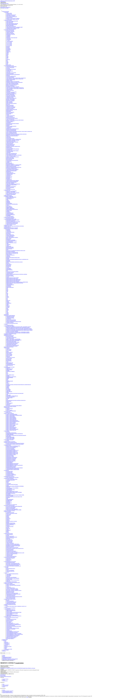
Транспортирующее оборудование (12, 223)
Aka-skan (7, 307)
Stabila (7, 304)
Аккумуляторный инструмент (11, 619)
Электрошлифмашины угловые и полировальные (14, 634)
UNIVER (7, 200)
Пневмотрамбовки (9, 462)
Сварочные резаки (9, 555)
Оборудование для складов (8, 439)
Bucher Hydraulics (9, 206)
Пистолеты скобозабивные (10, 449)
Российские (8, 48)
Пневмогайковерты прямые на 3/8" (12, 453)
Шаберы (7, 530)
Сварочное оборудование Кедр (11, 556)
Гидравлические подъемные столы (12, 222)
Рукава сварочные (9, 542)
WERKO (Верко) (9, 369)
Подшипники (6, 470)
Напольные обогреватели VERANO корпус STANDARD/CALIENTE (17, 332)
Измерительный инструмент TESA (12, 278)
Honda (7, 62)
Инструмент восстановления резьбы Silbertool (14, 405)
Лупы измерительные (9, 236)
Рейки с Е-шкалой (9, 101)
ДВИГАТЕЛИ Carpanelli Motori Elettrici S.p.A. (13, 615)
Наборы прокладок (9, 408)
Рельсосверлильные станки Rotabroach (12, 578)
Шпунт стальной (9, 358)
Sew (7, 298)
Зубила (7, 529)
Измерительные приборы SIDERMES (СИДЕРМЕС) (15, 486)
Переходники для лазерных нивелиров (12, 134)
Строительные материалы (10, 595)
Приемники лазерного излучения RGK (12, 81)
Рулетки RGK (8, 137)
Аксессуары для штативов (10, 95)
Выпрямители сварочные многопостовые (13, 544)
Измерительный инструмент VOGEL (12, 277)
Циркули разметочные (10, 524)
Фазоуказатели (8, 286)
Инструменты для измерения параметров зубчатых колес (15, 250)
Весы (7, 270)
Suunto (7, 313)
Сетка (7, 361)
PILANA (7, 398)
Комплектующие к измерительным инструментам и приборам (16, 274)
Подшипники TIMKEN (10, 473)
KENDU (7, 378)
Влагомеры (8, 260)
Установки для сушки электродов (11, 551)
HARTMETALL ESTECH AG (11, 376)
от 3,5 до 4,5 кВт (9, 43)
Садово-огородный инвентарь (11, 601)
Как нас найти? (3, 675)
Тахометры (8, 255)
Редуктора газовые (9, 541)
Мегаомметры (8, 265)
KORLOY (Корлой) (9, 368)
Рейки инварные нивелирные (11, 154)
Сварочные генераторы (10, 33)
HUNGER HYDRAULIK (10, 214)
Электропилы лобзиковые (10, 625)
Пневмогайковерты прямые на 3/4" (12, 452)
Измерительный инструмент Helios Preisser (13, 279)
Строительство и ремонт (8, 583)
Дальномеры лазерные (10, 272)
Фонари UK (8, 560)
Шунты (7, 262)
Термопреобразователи (10, 284)
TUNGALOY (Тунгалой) (10, 396)
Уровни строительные (10, 287)
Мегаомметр (8, 185)
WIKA (7, 199)
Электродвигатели (7, 608)
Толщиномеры (8, 246)
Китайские (8, 46)
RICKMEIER (8, 215)
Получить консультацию (4, 666)
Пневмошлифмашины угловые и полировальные (14, 465)
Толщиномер (8, 152)
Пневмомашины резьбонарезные (11, 457)
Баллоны (7, 535)
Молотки (7, 516)
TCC (7, 58)
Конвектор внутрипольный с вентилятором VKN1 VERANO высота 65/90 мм (19, 329)
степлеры (7, 629)
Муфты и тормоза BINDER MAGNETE (12, 421)
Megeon (7, 301)
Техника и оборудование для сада (9, 599)
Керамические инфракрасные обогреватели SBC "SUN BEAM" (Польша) (18, 326)
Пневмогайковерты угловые (11, 454)
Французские (8, 51)
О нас (5, 641)
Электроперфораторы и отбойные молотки (13, 624)
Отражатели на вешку (10, 108)
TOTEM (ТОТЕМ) (9, 397)
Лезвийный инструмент (10, 591)
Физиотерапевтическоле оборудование (12, 340)
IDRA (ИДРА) (8, 436)
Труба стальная (8, 349)
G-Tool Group (8, 403)
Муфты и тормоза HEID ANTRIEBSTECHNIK (14, 415)
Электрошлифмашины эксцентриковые (12, 635)
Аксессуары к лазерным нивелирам (12, 83)
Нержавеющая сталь (9, 362)
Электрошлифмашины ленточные (12, 632)
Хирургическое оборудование (11, 341)
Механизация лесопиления (10, 220)
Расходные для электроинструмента (12, 617)
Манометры (8, 538)
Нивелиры (8, 75)
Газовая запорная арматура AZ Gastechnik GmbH (14, 27)
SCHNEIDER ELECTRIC (10, 489)
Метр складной (8, 238)
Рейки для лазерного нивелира (11, 103)
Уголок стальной (9, 353)
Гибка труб (8, 580)
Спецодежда (8, 136)
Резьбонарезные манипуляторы (11, 581)
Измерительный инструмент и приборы (11, 228)
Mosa (7, 55)
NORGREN (8, 202)
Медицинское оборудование (9, 335)
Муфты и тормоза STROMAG (11, 417)
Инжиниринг (6, 314)
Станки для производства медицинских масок (12, 582)
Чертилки (7, 525)
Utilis (7, 394)
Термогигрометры (9, 283)
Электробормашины (9, 622)
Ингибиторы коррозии (10, 218)
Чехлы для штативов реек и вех (11, 133)
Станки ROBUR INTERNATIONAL (12, 573)
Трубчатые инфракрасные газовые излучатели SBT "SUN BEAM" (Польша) (19, 328)
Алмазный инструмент (10, 317)
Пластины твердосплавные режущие (10, 442)
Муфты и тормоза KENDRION (11, 427)
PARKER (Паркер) (9, 207)
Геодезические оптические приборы (12, 271)
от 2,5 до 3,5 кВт (9, 42)
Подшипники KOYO (9, 475)
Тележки (7, 440)
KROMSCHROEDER (9, 434)
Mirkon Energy (8, 64)
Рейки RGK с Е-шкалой (10, 100)
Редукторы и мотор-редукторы (9, 505)
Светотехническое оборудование (9, 557)
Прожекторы (8, 558)
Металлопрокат (6, 347)
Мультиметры (8, 171)
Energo (7, 53)
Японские (8, 47)
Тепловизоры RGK (9, 121)
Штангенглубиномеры (10, 247)
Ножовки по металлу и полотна (11, 521)
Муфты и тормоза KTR (10, 426)
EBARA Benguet (9, 502)
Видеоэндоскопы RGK (10, 187)
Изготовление (8, 318)
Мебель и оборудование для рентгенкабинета (13, 339)
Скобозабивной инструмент (11, 594)
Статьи (5, 648)
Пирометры (8, 229)
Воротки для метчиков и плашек (11, 513)
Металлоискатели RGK (10, 158)
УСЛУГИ (5, 605)
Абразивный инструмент (10, 316)
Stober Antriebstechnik (9, 499)
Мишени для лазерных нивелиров (12, 135)
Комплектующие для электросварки (12, 547)
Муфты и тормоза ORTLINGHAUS (12, 420)
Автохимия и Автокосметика (11, 14)
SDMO (7, 57)
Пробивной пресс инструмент (9, 476)
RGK (7, 288)
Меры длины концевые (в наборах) (12, 237)
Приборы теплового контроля (11, 126)
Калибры (7, 258)
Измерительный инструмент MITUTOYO (13, 280)
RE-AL (7, 380)
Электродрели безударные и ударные (12, 623)
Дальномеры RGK (9, 89)
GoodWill (7, 302)
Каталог (3, 656)
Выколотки (8, 528)
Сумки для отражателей (10, 119)
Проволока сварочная (9, 549)
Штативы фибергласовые (10, 144)
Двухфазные (8, 35)
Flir (6, 292)
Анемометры (8, 175)
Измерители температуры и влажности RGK (13, 164)
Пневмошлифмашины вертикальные (12, 463)
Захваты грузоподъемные (10, 584)
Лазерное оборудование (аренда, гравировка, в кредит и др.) (16, 606)
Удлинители (8, 618)
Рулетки (7, 276)
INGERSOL (8, 385)
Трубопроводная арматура (10, 364)
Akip (7, 295)
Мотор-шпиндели (7, 411)
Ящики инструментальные (10, 598)
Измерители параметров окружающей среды (13, 167)
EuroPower (8, 59)
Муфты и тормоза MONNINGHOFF (12, 429)
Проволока (8, 356)
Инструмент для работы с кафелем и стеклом (13, 590)
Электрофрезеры (9, 630)
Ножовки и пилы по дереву (10, 523)
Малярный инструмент (10, 592)
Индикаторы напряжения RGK (11, 168)
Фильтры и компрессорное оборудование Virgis (14, 496)
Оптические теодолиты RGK (11, 72)
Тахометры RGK (9, 179)
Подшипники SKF (9, 472)
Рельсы (7, 351)
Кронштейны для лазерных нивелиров (12, 86)
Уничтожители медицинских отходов (12, 345)
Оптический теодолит (10, 73)
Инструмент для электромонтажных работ (13, 564)
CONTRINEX (8, 483)
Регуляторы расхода (9, 540)
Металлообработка (9, 363)
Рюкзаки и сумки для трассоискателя (12, 156)
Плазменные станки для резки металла (12, 579)
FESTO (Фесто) (8, 198)
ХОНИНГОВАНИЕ (9, 377)
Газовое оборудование (8, 20)
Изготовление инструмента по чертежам (11, 227)
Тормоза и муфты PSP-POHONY (11, 414)
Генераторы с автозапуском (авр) (11, 37)
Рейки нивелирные (9, 102)
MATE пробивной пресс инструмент (12, 477)
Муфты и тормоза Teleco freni (11, 430)
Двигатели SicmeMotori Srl (10, 609)
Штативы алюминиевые (10, 94)
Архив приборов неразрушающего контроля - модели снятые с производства (19, 131)
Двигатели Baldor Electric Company (12, 613)
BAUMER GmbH (9, 500)
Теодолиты (8, 68)
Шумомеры (8, 178)
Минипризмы (8, 111)
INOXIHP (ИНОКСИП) (10, 437)
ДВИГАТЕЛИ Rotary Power (10, 610)
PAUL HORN (8, 389)
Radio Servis (8, 300)
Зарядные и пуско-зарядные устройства (12, 18)
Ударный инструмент (9, 526)
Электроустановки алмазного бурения (12, 628)
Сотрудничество (7, 644)
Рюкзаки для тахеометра (10, 120)
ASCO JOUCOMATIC (10, 216)
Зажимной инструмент (8, 225)
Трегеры (7, 114)
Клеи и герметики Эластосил (11, 193)
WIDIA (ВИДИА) (9, 391)
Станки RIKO (8, 574)
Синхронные (8, 38)
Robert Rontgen (8, 401)
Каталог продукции (5, 11)
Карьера (3, 686)
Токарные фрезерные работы (7, 691)
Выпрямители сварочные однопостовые (13, 545)
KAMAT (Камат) (9, 210)
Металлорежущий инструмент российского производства (15, 400)
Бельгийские (8, 49)
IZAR (7, 379)
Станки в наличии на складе (11, 224)
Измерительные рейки (10, 157)
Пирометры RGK (9, 124)
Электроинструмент (7, 616)
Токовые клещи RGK (9, 172)
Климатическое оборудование (9, 325)
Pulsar (7, 293)
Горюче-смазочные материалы (9, 217)
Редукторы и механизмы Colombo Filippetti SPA (14, 506)
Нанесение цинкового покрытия (7, 690)
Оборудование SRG (9, 22)
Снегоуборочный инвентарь (11, 602)
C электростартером (9, 41)
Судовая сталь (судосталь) (10, 357)
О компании (4, 640)
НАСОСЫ (8, 431)
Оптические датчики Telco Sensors (12, 484)
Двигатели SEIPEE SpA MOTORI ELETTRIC (13, 612)
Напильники (8, 518)
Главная (3, 655)
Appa (7, 297)
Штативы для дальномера (10, 99)
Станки (5, 572)
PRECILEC (8, 497)
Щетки (7, 531)
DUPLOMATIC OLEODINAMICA (12, 204)
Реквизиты (6, 642)
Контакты (4, 650)
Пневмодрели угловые (10, 456)
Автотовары (6, 12)
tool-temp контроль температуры (11, 504)
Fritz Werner (8, 503)
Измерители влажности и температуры (12, 165)
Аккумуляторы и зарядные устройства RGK (13, 139)
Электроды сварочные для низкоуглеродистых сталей (15, 552)
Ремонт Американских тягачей (9, 510)
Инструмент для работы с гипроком (12, 589)
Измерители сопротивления (11, 186)
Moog (7, 498)
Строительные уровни (10, 142)
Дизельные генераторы (10, 30)
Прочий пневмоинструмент (11, 466)
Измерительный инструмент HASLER (12, 281)
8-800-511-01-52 (3, 0)
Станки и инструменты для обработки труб (13, 565)
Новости (5, 647)
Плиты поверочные (9, 241)
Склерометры (8, 127)
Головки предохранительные (11, 320)
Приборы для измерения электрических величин (14, 261)
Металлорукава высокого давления (10, 406)
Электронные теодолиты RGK (11, 66)
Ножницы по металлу (10, 620)
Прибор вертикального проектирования (13, 74)
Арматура (8, 348)
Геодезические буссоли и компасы (12, 118)
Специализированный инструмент (10, 561)
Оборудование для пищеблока (11, 337)
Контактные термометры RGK (11, 182)
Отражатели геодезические (10, 106)
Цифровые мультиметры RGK (11, 170)
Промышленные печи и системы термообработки (14, 433)
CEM (7, 294)
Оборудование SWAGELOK (11, 26)
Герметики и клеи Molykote (10, 194)
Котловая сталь (8, 359)
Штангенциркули (9, 248)
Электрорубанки (9, 627)
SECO (7, 373)
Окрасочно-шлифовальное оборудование (13, 221)
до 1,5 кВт (8, 40)
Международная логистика (8, 346)
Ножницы (8, 520)
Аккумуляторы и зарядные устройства (12, 140)
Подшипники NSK (9, 471)
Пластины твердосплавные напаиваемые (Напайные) (15, 443)
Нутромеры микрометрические (11, 240)
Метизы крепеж (7, 407)
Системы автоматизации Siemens (11, 479)
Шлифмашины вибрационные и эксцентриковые (14, 467)
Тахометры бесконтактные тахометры (12, 180)
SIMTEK (7, 387)
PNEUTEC (8, 367)
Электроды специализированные (11, 553)
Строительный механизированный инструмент (14, 596)
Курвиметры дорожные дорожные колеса (13, 146)
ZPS (7, 372)
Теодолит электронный (10, 67)
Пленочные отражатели (10, 112)
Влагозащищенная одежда (10, 568)
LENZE (7, 485)
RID (7, 60)
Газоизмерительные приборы (11, 28)
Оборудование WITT (9, 21)
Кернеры (7, 522)
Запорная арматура (7, 226)
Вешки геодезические (10, 105)
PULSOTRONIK (9, 488)
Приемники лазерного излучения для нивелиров (14, 82)
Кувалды (7, 532)
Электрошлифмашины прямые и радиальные (13, 633)
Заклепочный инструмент (10, 562)
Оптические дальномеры (10, 92)
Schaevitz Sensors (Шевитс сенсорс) (12, 491)
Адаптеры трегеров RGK (10, 115)
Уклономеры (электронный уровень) (12, 150)
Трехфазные (8, 36)
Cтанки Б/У (8, 576)
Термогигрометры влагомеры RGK (12, 181)
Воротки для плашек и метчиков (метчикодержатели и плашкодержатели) (18, 384)
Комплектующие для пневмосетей (12, 446)
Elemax (7, 54)
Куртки (7, 569)
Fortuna (7, 309)
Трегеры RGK (8, 113)
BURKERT (8, 201)
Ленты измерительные (10, 234)
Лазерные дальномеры (10, 90)
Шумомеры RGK (9, 177)
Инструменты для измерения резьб (12, 252)
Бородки (7, 527)
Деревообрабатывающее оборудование (12, 219)
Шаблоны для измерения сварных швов (13, 257)
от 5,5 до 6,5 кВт (9, 45)
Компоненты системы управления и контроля (10, 658)
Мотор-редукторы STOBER (11, 507)
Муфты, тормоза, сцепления (9, 413)
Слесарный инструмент (10, 512)
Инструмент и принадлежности (9, 315)
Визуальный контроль (10, 163)
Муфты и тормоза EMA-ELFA (11, 419)
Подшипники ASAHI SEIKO (11, 474)
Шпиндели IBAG (9, 412)
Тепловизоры (8, 122)
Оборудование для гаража (10, 15)
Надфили (7, 517)
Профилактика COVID (8, 649)
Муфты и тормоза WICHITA (11, 428)
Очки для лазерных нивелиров (11, 132)
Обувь (7, 567)
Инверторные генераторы (10, 34)
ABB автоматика (9, 490)
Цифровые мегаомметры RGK (11, 184)
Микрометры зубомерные (10, 251)
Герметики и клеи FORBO (10, 191)
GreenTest (7, 306)
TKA (7, 299)
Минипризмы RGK (9, 110)
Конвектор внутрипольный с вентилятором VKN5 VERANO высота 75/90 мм (19, 330)
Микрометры (8, 239)
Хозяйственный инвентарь (10, 603)
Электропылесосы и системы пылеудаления (13, 626)
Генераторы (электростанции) (9, 29)
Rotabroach (8, 404)
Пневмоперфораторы (9, 461)
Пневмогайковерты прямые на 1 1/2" (12, 450)
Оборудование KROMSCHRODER (12, 23)
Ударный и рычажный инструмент (10, 604)
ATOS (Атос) (8, 205)
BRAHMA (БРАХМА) (10, 25)
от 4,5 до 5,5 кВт (9, 44)
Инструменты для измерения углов (12, 253)
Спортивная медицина (10, 338)
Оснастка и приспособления (11, 319)
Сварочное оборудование (8, 533)
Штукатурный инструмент (10, 597)
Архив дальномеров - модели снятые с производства (15, 88)
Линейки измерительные (10, 235)
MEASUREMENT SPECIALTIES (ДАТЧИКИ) (14, 492)
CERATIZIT (8, 390)
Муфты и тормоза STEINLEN (11, 418)
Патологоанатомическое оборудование (12, 342)
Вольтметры (8, 263)
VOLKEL (7, 383)
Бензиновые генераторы (10, 31)
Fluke (7, 290)
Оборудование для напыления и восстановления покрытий (16, 435)
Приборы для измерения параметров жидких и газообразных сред (17, 259)
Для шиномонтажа (9, 17)
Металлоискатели (9, 159)
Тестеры (7, 267)
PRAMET (7, 370)
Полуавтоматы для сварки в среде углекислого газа (14, 548)
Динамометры (8, 285)
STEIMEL (8, 211)
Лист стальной (8, 350)
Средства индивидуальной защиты (12, 588)
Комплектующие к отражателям (11, 109)
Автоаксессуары (9, 13)
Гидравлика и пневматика (8, 196)
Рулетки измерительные (10, 138)
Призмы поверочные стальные (11, 242)
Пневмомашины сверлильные (11, 458)
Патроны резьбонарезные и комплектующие (13, 321)
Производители (5, 639)
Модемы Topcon (9, 147)
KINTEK (7, 375)
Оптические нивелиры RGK (11, 76)
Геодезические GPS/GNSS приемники (12, 148)
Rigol (7, 308)
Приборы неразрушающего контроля (12, 128)
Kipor (7, 61)
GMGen (7, 52)
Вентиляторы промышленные (11, 432)
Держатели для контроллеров (11, 130)
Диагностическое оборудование (11, 16)
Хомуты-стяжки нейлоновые (11, 410)
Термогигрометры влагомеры (11, 166)
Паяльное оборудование (10, 438)
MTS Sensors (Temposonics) (10, 493)
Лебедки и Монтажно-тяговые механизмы (13, 585)
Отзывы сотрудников (7, 646)
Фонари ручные (9, 559)
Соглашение (6, 643)
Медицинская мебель (9, 336)
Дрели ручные (8, 514)
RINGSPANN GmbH (9, 495)
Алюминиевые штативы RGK (11, 93)
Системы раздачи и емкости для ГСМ (12, 19)
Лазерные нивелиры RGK (10, 79)
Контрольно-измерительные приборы (12, 123)
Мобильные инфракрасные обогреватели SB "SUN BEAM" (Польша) (17, 327)
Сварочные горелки (9, 554)
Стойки (7, 245)
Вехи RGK (8, 104)
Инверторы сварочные (10, 546)
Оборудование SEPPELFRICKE (11, 24)
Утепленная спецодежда (10, 571)
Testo (7, 291)
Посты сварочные (9, 539)
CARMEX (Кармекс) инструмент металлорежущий (14, 393)
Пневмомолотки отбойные (10, 459)
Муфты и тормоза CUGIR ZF (11, 422)
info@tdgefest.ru (3, 1)
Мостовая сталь (8, 360)
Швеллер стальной (9, 352)
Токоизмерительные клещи (10, 173)
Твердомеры (8, 256)
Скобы (7, 243)
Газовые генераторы (9, 32)
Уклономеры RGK (9, 149)
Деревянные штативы (10, 97)
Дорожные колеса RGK (10, 145)
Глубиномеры (8, 231)
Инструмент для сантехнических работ (12, 563)
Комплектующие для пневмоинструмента (13, 445)
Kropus (7, 310)
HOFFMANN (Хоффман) (10, 371)
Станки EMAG (8, 575)
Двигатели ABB (9, 611)
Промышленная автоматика (9, 478)
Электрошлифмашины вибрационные (12, 468)
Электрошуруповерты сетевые (11, 636)
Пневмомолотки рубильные (11, 460)
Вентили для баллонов (10, 536)
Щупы (7, 249)
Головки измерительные (10, 232)
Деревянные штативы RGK (10, 96)
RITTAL (7, 481)
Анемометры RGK (9, 174)
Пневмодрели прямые (10, 455)
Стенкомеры (8, 244)
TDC (7, 399)
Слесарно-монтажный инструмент (12, 323)
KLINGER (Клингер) (9, 213)
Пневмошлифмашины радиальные (12, 464)
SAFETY (7, 386)
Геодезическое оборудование (9, 65)
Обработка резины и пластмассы (9, 441)
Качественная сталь (9, 365)
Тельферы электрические (10, 587)
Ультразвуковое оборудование (11, 344)
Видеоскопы (8, 188)
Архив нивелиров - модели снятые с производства (14, 78)
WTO (7, 382)
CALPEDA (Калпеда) (9, 212)
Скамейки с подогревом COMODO (12, 331)
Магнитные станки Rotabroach (11, 577)
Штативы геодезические (10, 85)
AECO (7, 482)
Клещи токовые (8, 264)
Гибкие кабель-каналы (8, 195)
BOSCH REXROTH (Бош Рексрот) (12, 209)
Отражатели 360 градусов (10, 189)
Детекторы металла (9, 273)
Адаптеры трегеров (9, 116)
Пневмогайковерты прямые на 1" (11, 451)
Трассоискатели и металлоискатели (12, 160)
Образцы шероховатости (10, 254)
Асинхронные (8, 39)
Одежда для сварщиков (10, 570)
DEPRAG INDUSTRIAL (10, 208)
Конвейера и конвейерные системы (10, 333)
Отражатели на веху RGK (10, 107)
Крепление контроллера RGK (11, 129)
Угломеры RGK (8, 161)
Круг (7, 366)
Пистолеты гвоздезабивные (10, 447)
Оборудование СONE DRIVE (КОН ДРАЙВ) (13, 509)
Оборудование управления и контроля (8, 659)
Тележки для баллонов (10, 543)
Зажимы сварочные (9, 534)
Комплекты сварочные (10, 537)
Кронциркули (8, 233)
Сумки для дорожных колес (10, 155)
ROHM (7, 392)
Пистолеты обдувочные (10, 448)
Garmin (7, 312)
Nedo (7, 311)
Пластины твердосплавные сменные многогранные (15, 444)
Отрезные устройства (9, 322)
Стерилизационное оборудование (11, 343)
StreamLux (8, 305)
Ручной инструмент (9, 143)
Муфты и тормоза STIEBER (11, 425)
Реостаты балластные (9, 550)
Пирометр (8, 125)
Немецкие (8, 50)
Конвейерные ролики (7, 334)
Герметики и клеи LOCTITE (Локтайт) (12, 192)
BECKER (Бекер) (9, 203)
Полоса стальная (9, 355)
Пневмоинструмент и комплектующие (12, 469)
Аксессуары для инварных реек (11, 153)
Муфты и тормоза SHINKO (10, 423)
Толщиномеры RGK (9, 151)
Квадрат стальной (9, 354)
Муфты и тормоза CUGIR (10, 424)
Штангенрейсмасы (9, 269)
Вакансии (6, 645)
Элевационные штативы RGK (11, 98)
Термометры (8, 230)
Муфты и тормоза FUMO (10, 416)
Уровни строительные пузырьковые (12, 141)
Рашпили (7, 519)
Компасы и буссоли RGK (10, 117)
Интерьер (5, 324)
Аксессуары (8, 71)
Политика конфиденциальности (5, 676)
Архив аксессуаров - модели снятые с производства (15, 87)
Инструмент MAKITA (10, 638)
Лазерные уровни (9, 80)
